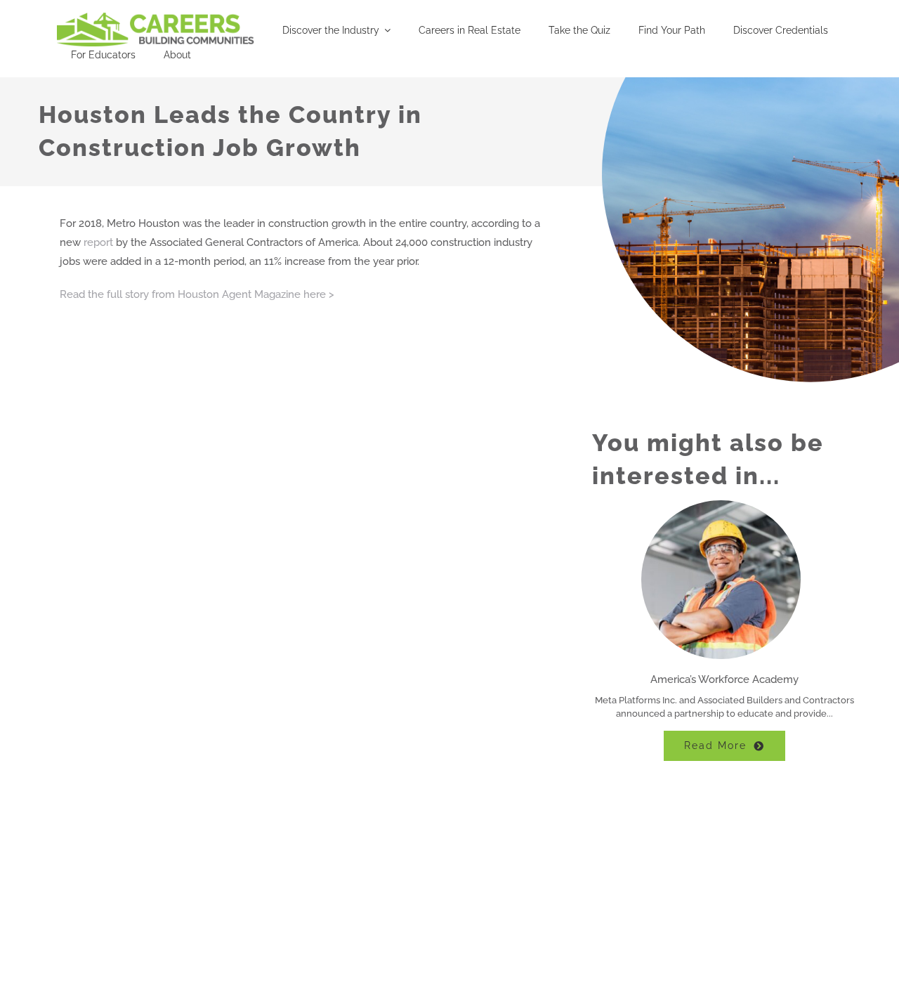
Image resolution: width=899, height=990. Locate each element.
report (98, 242)
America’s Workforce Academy (724, 679)
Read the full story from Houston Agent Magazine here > (197, 294)
